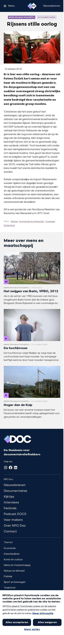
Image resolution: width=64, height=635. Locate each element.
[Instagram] (5, 467)
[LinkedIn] (15, 467)
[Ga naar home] (32, 6)
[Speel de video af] (32, 47)
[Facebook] (10, 467)
